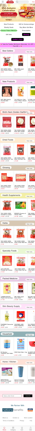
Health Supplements (11, 195)
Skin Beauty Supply (11, 306)
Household (7, 333)
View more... (30, 52)
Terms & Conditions (8, 420)
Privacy (22, 420)
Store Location (28, 418)
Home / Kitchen (9, 361)
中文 (33, 2)
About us (5, 418)
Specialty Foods (10, 250)
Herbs (5, 222)
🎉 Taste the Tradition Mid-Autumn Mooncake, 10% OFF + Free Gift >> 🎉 (18, 45)
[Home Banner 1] (17, 13)
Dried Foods (8, 139)
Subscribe (27, 396)
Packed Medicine (10, 278)
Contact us (16, 418)
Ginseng (6, 167)
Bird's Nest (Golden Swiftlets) (15, 112)
